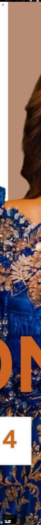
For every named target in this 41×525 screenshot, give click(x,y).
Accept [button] (6, 520)
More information (7, 522)
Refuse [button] (9, 520)
